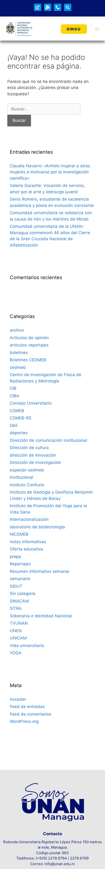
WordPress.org (24, 721)
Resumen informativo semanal (39, 571)
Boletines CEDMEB (28, 359)
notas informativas (28, 541)
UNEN (16, 630)
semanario (20, 578)
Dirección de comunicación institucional (48, 440)
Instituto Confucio (27, 484)
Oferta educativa (26, 549)
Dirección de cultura (29, 447)
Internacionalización (29, 519)
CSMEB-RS (21, 418)
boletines (19, 352)
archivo (17, 330)
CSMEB (17, 410)
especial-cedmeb (27, 470)
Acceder (18, 699)
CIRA (14, 395)
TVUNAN (19, 623)
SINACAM (19, 601)
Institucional (21, 477)
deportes (19, 432)
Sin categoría (22, 593)
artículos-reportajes (29, 345)
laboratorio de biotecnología (37, 526)
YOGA (15, 652)
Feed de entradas (27, 706)
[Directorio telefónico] (57, 7)
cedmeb (18, 367)
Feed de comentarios (30, 714)
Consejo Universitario (31, 403)
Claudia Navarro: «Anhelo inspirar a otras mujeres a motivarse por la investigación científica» (50, 172)
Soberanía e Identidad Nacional (41, 615)
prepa (15, 556)
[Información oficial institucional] (37, 7)
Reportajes (20, 563)
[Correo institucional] (47, 7)
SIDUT (16, 586)
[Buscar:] (43, 108)
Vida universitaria (27, 645)
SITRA (16, 608)
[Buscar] (67, 7)
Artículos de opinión (29, 337)
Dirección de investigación (35, 462)
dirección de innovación (33, 455)
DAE (14, 425)
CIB (13, 388)
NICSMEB (19, 534)
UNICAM (18, 638)
